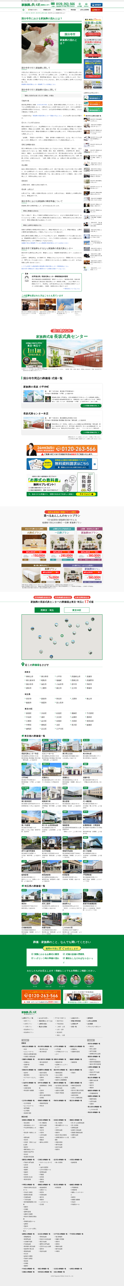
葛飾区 (74, 713)
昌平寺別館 (93, 1051)
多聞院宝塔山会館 (95, 1054)
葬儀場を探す (47, 10)
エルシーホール (28, 1052)
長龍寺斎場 (59, 1142)
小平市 (59, 676)
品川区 (44, 721)
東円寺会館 (59, 1145)
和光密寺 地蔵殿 (29, 1090)
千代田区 (90, 713)
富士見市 (59, 702)
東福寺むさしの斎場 (62, 1077)
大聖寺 (73, 1137)
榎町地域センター (29, 1149)
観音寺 (26, 1147)
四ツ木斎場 (74, 1125)
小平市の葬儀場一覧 (60, 1046)
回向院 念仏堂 (28, 1177)
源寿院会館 (74, 1128)
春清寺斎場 (74, 1095)
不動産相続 (60, 1024)
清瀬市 (89, 676)
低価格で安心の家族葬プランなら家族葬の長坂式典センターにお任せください (45, 243)
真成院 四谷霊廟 (29, 1157)
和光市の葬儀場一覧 (94, 1112)
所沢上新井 (93, 1049)
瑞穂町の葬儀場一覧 (76, 1059)
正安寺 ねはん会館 (45, 1246)
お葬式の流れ (43, 1024)
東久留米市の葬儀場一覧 (45, 1059)
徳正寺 (92, 1085)
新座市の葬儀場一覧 (94, 1056)
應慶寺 (42, 1128)
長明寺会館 (59, 1130)
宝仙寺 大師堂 (28, 1192)
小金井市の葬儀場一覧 (29, 1083)
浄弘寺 (42, 1106)
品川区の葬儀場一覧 (60, 1160)
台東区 (74, 717)
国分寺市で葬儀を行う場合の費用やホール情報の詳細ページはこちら (43, 269)
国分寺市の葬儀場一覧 (60, 1070)
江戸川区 (59, 728)
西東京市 (75, 680)
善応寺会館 (43, 1241)
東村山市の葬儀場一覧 (29, 1046)
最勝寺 (26, 1266)
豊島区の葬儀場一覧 (44, 1185)
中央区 (28, 717)
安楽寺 (26, 1174)
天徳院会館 (27, 1197)
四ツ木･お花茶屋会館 (77, 1123)
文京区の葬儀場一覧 (60, 1269)
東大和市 (44, 676)
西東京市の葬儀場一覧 (29, 1070)
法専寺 (73, 1088)
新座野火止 (93, 1059)
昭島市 (44, 680)
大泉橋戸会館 (28, 1241)
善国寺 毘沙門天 (29, 1152)
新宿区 (28, 713)
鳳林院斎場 (59, 1073)
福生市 (44, 684)
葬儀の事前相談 (76, 1021)
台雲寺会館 (93, 1101)
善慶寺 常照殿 (60, 1239)
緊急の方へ (97, 10)
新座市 (44, 698)
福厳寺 (26, 1172)
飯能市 (28, 702)
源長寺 (42, 1249)
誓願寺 (42, 1199)
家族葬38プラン (29, 1029)
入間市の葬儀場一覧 (94, 1067)
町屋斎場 (58, 1187)
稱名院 (26, 1261)
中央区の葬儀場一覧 (28, 1269)
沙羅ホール (43, 1190)
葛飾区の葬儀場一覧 (76, 1120)
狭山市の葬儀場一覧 (94, 1077)
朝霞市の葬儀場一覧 (94, 1096)
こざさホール (44, 1202)
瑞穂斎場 (74, 1062)
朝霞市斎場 (93, 1099)
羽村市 (89, 684)
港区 (43, 717)
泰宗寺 (42, 1197)
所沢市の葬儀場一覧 (94, 1044)
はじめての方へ (43, 1018)
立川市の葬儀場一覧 (28, 1100)
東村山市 (29, 676)
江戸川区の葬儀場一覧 (60, 1234)
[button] (62, 635)
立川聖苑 (26, 1111)
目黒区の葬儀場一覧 (28, 1272)
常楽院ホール (75, 1204)
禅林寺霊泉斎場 (76, 1085)
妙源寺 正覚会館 (76, 1130)
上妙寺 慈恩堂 (44, 1167)
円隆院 (42, 1174)
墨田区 (89, 717)
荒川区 (74, 724)
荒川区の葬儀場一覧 (60, 1185)
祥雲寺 (42, 1192)
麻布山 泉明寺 (44, 1142)
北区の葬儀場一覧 (59, 1272)
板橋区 (89, 724)
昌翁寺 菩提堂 (60, 1093)
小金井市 (59, 684)
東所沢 (92, 1046)
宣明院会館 (43, 1172)
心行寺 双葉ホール (45, 1170)
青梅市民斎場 (44, 1103)
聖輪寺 (42, 1140)
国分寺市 (29, 684)
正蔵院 (26, 1209)
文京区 (59, 717)
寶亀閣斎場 (27, 1237)
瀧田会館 (26, 1137)
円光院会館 (27, 1244)
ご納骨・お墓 (61, 1027)
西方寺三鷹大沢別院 (77, 1090)
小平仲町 (58, 1049)
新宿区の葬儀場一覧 (28, 1120)
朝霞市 (44, 702)
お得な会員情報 (84, 10)
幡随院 (26, 1085)
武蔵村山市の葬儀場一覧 (77, 1046)
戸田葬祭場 (74, 1187)
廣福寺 (92, 1088)
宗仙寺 (73, 1202)
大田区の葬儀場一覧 (76, 1160)
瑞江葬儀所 (59, 1237)
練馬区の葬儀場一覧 (28, 1234)
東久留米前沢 (44, 1062)
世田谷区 (90, 721)
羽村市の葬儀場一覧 (60, 1100)
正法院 (42, 1204)
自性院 (42, 1177)
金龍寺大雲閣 (60, 1090)
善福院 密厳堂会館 (77, 1132)
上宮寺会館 (43, 1135)
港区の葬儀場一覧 (43, 1269)
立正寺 (42, 1130)
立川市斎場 (27, 1103)
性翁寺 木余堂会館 (45, 1239)
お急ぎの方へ (75, 1018)
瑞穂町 (59, 680)
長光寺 (26, 1154)
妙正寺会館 (59, 1147)
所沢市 (28, 698)
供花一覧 (74, 1027)
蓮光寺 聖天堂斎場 (95, 1064)
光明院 (42, 1098)
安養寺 (42, 1077)
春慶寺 (26, 1170)
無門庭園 (26, 1108)
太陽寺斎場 (27, 1088)
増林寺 (42, 1179)
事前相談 (73, 10)
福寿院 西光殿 (28, 1195)
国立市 (59, 688)
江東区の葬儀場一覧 (44, 1160)
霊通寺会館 (74, 1135)
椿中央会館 (59, 1249)
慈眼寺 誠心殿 (94, 1080)
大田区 (74, 721)
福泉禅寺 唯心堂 (29, 1249)
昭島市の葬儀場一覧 (60, 1059)
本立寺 (26, 1254)
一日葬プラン (28, 1027)
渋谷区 (44, 713)
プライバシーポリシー (94, 1027)
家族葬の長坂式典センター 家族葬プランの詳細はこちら (39, 84)
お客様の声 (74, 1024)
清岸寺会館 (43, 1125)
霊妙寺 (26, 1226)
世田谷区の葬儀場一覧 (45, 1272)
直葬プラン (27, 1021)
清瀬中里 (26, 1064)
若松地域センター (29, 1125)
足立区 (44, 728)
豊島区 (44, 724)
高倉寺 (92, 1070)
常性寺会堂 (59, 1088)
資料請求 (98, 5)
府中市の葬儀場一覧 (44, 1083)
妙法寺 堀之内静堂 (61, 1135)
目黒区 (59, 721)
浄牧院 (42, 1064)
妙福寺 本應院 (28, 1256)
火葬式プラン (28, 1024)
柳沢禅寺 (26, 1075)
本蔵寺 (58, 1251)
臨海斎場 (74, 1162)
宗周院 (26, 1263)
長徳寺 (73, 1073)
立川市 (74, 688)
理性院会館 (43, 1237)
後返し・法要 (61, 1035)
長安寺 (26, 1140)
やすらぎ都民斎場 (76, 1098)
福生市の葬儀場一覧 (76, 1070)
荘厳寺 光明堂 (28, 1258)
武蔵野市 (90, 680)
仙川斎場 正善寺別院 (62, 1085)
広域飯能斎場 (94, 1093)
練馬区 (28, 728)
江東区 (28, 721)
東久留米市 (30, 680)
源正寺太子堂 (44, 1075)
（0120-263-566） (42, 105)
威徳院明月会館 (76, 1093)
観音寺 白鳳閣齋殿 (61, 1080)
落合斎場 (26, 1123)
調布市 (28, 688)
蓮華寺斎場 (27, 1212)
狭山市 (89, 698)
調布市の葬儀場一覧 (60, 1083)
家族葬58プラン (29, 1032)
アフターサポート (60, 1018)
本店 (25, 1049)
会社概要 (90, 1024)
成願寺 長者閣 (28, 1214)
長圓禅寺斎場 (75, 1052)
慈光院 (26, 1167)
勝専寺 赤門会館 (45, 1244)
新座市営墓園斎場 (95, 1062)
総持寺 (26, 1073)
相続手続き (60, 1021)
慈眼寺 (26, 1207)
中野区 (28, 724)
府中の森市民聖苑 (45, 1095)
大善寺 (42, 1132)
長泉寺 (42, 1137)
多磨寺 (42, 1093)
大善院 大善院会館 (29, 1056)
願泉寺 (58, 1132)
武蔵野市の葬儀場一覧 (45, 1070)
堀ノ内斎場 (59, 1123)
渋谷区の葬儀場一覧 (44, 1120)
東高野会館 (27, 1239)
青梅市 (89, 688)
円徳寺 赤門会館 (29, 1162)
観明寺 (73, 1197)
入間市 (74, 698)
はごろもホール (28, 1106)
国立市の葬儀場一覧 (76, 1100)
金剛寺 (26, 1224)
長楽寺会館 (43, 1251)
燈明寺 (58, 1244)
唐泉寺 (58, 1241)
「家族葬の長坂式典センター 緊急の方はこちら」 (47, 116)
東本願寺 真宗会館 (29, 1246)
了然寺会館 (27, 1199)
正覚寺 (42, 1090)
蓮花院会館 (93, 1075)
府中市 (74, 684)
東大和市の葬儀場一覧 (45, 1046)
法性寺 (26, 1165)
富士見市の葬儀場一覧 (94, 1107)
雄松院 (42, 1182)
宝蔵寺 (92, 1104)
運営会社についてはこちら (72, 288)
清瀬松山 (26, 1062)
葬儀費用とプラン (61, 10)
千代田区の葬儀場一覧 (76, 1234)
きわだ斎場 (59, 1075)
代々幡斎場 (43, 1123)
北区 (58, 724)
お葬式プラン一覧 (27, 1018)
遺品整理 (59, 1032)
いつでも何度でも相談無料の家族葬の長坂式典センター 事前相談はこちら (45, 266)
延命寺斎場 (43, 1073)
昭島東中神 (59, 1062)
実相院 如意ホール (29, 1221)
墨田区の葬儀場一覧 (28, 1160)
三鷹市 (44, 688)
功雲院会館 (43, 1195)
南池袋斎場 (43, 1187)
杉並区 (59, 713)
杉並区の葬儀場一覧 (60, 1120)
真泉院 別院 (27, 1113)
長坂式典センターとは (45, 1021)
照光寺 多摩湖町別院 (30, 1054)
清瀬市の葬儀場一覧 (28, 1059)
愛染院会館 (27, 1251)
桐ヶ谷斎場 (59, 1162)
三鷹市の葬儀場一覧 (76, 1083)
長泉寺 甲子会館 (94, 1072)
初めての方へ (34, 10)
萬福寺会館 (59, 1246)
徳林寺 (92, 1083)
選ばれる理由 (43, 1027)
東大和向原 (43, 1052)
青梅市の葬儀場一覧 (44, 1100)
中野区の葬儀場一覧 (28, 1185)
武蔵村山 (74, 1049)
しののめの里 (94, 1109)
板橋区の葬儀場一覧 (76, 1185)
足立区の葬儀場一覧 (44, 1234)
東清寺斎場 (27, 1179)
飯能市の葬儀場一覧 (94, 1090)
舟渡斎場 (74, 1190)
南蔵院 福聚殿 (75, 1199)
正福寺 (42, 1080)
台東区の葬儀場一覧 (76, 1269)
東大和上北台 (44, 1049)
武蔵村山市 (76, 676)
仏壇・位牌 (60, 1029)
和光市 (59, 698)
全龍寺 (26, 1067)
